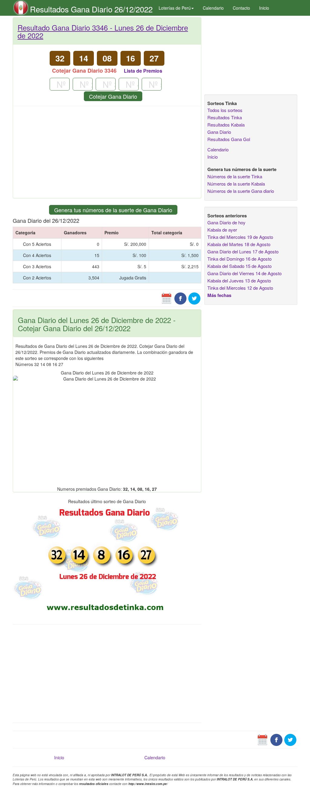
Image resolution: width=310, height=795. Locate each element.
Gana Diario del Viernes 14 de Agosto (244, 273)
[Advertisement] (107, 154)
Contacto (241, 8)
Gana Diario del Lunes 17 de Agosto (243, 251)
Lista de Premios (143, 70)
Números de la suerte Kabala (236, 183)
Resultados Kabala (226, 124)
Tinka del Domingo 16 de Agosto (239, 259)
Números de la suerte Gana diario (240, 191)
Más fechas (219, 295)
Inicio (264, 8)
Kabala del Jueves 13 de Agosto (239, 280)
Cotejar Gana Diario (113, 96)
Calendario (213, 8)
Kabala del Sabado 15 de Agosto (239, 266)
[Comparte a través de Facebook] (180, 298)
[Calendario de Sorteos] (166, 298)
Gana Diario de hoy (226, 222)
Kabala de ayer (222, 229)
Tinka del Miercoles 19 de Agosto (240, 237)
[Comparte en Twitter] (194, 298)
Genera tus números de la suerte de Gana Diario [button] (113, 210)
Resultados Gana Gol (228, 139)
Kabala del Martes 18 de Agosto (238, 244)
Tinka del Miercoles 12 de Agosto (240, 288)
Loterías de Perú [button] (175, 8)
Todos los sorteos (224, 110)
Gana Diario (219, 132)
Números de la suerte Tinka (234, 176)
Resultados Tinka (224, 117)
